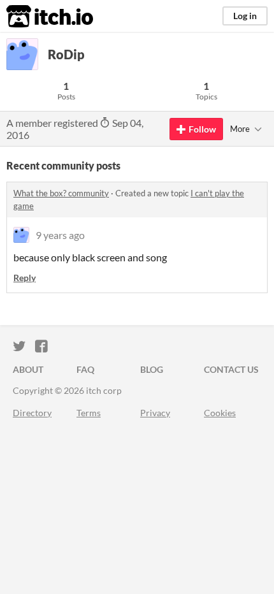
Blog (151, 369)
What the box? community (61, 193)
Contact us (231, 369)
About (28, 369)
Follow (202, 129)
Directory (32, 412)
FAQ (85, 369)
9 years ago (60, 235)
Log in (245, 15)
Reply (24, 277)
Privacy (155, 412)
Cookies (220, 412)
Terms (88, 412)
